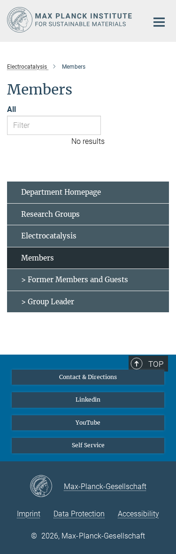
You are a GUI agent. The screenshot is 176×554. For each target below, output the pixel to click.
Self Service (88, 445)
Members (37, 257)
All (11, 109)
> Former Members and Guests (74, 279)
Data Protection (79, 513)
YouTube (88, 422)
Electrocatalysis (49, 235)
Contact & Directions (88, 376)
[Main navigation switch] (159, 22)
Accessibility (138, 513)
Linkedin (88, 399)
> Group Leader (47, 301)
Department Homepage (61, 192)
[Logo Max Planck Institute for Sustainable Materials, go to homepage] (70, 19)
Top (155, 364)
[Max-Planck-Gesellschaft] (47, 486)
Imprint (28, 513)
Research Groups (50, 214)
